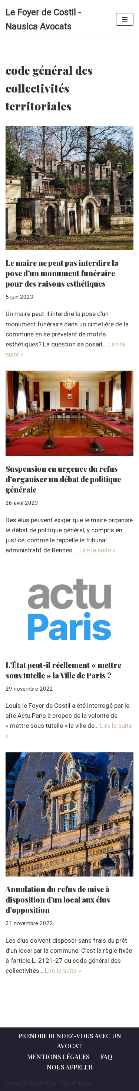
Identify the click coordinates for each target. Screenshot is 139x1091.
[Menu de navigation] (124, 19)
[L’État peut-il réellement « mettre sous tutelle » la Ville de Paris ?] (69, 609)
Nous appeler (69, 1067)
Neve (12, 1083)
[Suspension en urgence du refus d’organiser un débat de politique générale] (69, 413)
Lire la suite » (97, 550)
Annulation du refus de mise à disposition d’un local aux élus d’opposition (58, 899)
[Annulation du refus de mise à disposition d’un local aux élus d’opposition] (69, 814)
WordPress (75, 1083)
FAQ (106, 1056)
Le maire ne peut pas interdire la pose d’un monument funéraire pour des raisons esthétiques (62, 273)
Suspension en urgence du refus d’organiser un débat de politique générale (63, 479)
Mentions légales (58, 1056)
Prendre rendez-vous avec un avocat (69, 1041)
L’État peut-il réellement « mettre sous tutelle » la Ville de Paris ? (63, 670)
